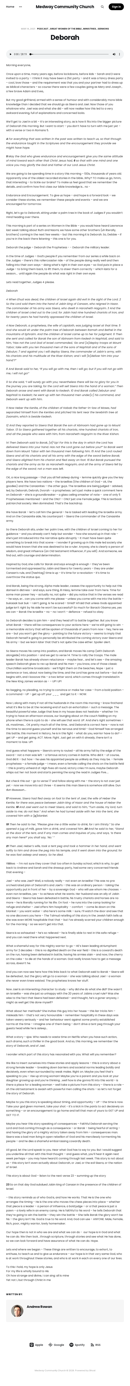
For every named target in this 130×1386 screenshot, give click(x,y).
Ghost (92, 1370)
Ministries (89, 28)
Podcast (42, 28)
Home (10, 7)
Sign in (116, 7)
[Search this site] (102, 6)
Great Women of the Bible (66, 28)
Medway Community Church (65, 7)
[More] (20, 6)
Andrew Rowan (39, 1306)
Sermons (103, 28)
